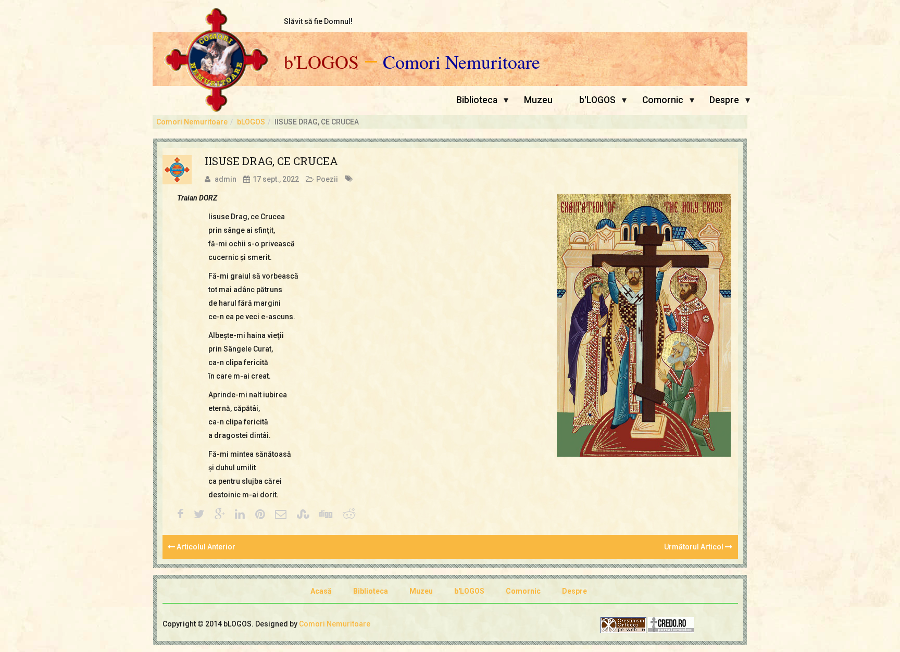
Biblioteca (476, 100)
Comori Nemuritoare (461, 62)
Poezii (327, 179)
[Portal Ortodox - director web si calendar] (671, 624)
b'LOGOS (321, 62)
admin (225, 179)
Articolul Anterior (205, 547)
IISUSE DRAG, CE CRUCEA (271, 161)
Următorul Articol (694, 547)
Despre (724, 100)
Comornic (662, 100)
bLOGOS (251, 122)
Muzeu (538, 100)
